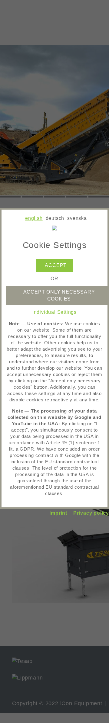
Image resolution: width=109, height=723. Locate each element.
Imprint (58, 513)
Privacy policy (91, 513)
